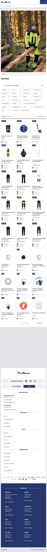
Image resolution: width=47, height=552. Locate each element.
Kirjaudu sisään (7, 453)
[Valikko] (45, 2)
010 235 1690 (9, 399)
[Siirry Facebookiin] (30, 381)
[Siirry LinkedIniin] (26, 381)
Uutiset (5, 439)
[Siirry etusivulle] (6, 2)
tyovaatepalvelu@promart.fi (10, 409)
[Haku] (38, 2)
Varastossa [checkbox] (15, 110)
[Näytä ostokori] (42, 2)
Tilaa (29, 386)
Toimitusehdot (7, 426)
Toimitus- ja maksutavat (9, 463)
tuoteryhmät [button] (12, 85)
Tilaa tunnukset (7, 456)
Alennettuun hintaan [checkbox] (24, 110)
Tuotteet (3, 74)
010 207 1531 (9, 407)
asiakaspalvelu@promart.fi (9, 402)
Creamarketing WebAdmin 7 (41, 549)
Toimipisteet (6, 423)
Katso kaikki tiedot (9, 501)
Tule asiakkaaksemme (8, 419)
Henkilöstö (6, 433)
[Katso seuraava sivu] (28, 323)
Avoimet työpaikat (8, 436)
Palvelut (5, 416)
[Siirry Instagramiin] (35, 381)
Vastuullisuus (6, 446)
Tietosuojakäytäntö (8, 470)
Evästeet (5, 467)
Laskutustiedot (7, 443)
